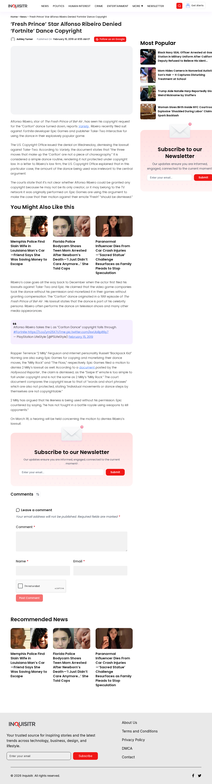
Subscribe (85, 756)
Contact (128, 757)
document (87, 367)
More (136, 6)
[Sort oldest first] (38, 494)
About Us (129, 723)
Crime (99, 6)
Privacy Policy (133, 740)
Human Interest (79, 6)
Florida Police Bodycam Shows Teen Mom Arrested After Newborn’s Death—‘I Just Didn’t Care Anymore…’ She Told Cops (70, 255)
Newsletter (155, 6)
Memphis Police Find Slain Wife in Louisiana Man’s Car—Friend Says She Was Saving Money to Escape (29, 252)
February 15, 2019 (81, 337)
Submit (115, 472)
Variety (83, 126)
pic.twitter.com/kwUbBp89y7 (87, 332)
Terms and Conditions (140, 731)
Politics (58, 6)
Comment (25, 527)
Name (22, 561)
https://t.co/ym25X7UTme (47, 332)
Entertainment (117, 6)
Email (79, 561)
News (45, 6)
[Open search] (179, 6)
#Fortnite (20, 332)
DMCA (127, 748)
